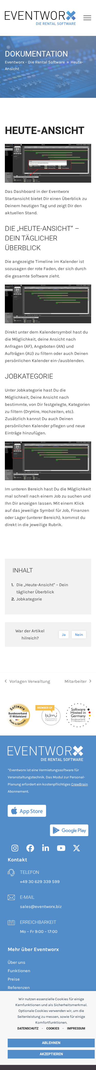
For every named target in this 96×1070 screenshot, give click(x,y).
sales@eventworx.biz (41, 906)
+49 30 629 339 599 (40, 881)
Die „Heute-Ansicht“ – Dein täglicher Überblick (42, 588)
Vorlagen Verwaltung (27, 682)
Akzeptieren (51, 1054)
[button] (87, 18)
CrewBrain (79, 784)
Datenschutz (27, 1028)
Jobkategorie (29, 598)
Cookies (52, 1028)
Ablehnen (51, 1043)
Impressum (76, 1028)
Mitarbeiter (76, 682)
